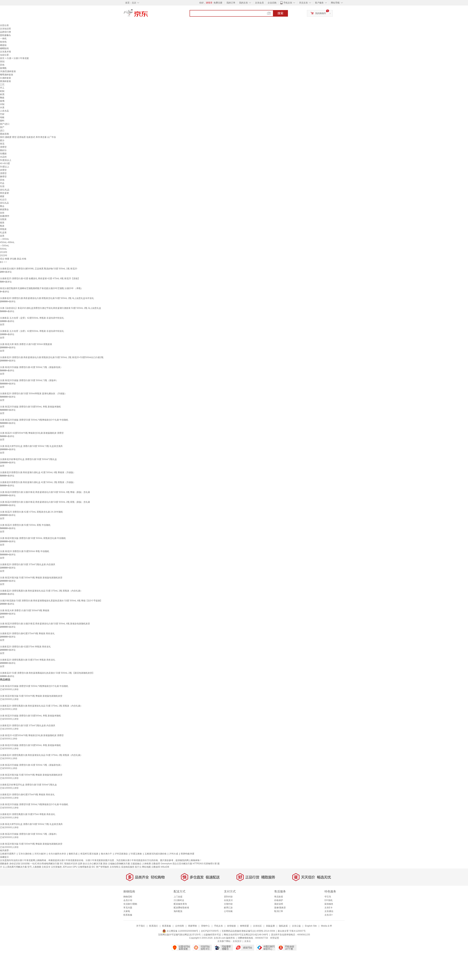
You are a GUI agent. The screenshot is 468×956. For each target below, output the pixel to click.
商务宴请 (4, 193)
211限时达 (179, 900)
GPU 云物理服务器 (82, 867)
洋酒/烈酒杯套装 (8, 71)
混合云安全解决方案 (182, 863)
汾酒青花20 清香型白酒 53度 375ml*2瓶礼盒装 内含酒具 (27, 564)
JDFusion (67, 867)
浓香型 (3, 170)
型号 (29, 867)
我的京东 (243, 2)
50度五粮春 (136, 853)
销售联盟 (244, 926)
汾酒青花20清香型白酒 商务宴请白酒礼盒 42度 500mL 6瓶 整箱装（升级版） (37, 472)
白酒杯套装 (5, 78)
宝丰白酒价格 (25, 853)
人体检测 (146, 863)
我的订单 (231, 2)
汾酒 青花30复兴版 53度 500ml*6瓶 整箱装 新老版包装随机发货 (31, 577)
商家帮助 (192, 926)
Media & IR (326, 926)
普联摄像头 (5, 35)
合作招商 (179, 926)
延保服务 (328, 904)
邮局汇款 (228, 907)
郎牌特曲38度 (187, 853)
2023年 (3, 255)
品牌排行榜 (5, 32)
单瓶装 (3, 229)
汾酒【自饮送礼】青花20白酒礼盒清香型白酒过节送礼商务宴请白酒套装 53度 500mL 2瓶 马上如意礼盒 (50, 308)
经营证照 (274, 938)
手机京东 (287, 2)
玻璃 (2, 101)
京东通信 (328, 911)
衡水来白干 (106, 853)
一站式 (33, 863)
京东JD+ (328, 915)
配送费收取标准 (181, 907)
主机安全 (46, 867)
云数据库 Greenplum (161, 863)
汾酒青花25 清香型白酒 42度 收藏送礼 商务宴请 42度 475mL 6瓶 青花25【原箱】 (40, 278)
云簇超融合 (136, 863)
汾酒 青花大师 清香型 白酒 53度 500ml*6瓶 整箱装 (24, 610)
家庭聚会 (4, 209)
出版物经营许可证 (212, 934)
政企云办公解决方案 (93, 863)
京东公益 (296, 926)
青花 (2, 143)
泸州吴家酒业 (121, 853)
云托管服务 (56, 867)
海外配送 (178, 911)
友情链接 (231, 926)
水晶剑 (3, 157)
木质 (2, 107)
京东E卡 (328, 907)
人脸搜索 (36, 867)
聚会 (2, 206)
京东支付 (237, 941)
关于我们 (140, 926)
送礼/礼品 (4, 189)
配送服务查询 (180, 904)
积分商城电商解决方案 (48, 863)
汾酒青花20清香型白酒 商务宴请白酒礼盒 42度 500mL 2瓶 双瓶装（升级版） (37, 482)
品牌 (80, 863)
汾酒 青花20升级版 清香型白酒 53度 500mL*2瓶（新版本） (29, 380)
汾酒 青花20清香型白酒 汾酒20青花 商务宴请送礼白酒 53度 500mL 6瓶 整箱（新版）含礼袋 (45, 492)
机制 (2, 91)
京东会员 (259, 2)
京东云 (247, 941)
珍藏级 (3, 153)
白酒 (9, 58)
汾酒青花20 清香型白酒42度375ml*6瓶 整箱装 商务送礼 (27, 633)
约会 (2, 183)
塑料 (2, 120)
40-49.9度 (5, 163)
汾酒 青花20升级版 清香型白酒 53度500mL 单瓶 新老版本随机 (30, 406)
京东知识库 (5, 28)
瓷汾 (2, 140)
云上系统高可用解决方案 (15, 867)
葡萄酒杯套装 (6, 74)
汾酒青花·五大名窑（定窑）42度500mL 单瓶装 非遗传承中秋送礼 (32, 318)
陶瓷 (2, 97)
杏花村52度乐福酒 (89, 853)
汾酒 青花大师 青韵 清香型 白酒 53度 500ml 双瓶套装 (26, 344)
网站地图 (146, 867)
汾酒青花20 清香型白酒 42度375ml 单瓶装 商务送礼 (25, 646)
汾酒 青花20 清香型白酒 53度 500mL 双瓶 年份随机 (25, 525)
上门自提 (178, 896)
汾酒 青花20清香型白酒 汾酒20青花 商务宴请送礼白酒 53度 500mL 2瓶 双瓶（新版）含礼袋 (45, 502)
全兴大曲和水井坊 (57, 853)
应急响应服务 (127, 867)
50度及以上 (5, 160)
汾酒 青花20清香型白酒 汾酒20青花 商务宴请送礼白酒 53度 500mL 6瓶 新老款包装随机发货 (45, 623)
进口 (2, 130)
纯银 (2, 117)
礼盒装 (3, 232)
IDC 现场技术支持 (68, 863)
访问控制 (25, 863)
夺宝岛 (327, 896)
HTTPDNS (198, 863)
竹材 (2, 114)
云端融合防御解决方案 (119, 863)
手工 (2, 88)
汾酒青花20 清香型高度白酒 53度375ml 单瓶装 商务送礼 (27, 660)
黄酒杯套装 (5, 81)
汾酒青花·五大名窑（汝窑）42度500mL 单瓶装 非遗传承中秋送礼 (32, 331)
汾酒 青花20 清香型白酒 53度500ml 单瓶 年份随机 (24, 551)
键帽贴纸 (4, 48)
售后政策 (278, 896)
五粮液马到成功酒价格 (156, 853)
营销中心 (205, 926)
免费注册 (218, 2)
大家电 (126, 911)
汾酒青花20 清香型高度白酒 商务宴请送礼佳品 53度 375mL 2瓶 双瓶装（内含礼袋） (41, 590)
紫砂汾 (3, 150)
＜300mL (4, 239)
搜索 (280, 13)
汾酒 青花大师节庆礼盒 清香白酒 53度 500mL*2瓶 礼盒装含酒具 (31, 446)
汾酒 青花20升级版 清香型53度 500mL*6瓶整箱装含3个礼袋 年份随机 (34, 420)
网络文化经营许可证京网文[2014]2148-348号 (246, 934)
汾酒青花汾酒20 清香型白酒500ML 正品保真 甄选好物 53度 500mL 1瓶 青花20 (38, 268)
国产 (2, 127)
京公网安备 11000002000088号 (182, 931)
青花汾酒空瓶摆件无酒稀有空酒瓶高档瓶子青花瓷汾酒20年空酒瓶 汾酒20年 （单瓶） (41, 288)
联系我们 (153, 926)
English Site (311, 926)
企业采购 (272, 2)
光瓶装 (3, 219)
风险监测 (270, 926)
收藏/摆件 (4, 216)
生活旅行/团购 (130, 904)
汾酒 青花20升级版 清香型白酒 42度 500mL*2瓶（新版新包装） (31, 367)
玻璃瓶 (3, 68)
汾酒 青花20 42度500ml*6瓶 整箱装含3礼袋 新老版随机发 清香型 (32, 433)
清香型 (3, 147)
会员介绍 (127, 900)
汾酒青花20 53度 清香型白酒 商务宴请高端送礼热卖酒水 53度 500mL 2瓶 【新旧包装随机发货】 (47, 673)
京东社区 (257, 926)
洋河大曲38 (40, 853)
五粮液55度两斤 (8, 853)
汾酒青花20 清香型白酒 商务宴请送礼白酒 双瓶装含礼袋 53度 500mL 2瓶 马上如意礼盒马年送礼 (47, 298)
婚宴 (2, 196)
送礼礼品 (4, 203)
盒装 (2, 235)
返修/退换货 (280, 907)
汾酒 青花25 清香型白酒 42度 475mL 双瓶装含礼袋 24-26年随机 (31, 512)
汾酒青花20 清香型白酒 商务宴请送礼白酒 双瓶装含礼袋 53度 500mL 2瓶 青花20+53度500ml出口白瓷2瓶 (51, 357)
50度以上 (4, 166)
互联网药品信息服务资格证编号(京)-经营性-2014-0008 (248, 931)
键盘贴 (3, 45)
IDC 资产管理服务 (100, 867)
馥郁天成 (73, 853)
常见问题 (127, 907)
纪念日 (3, 199)
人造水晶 (4, 111)
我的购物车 (320, 13)
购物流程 (127, 896)
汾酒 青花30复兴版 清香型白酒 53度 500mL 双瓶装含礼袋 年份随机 (33, 538)
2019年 (3, 252)
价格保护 (278, 900)
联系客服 (127, 915)
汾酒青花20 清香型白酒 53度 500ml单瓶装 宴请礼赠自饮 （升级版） (33, 393)
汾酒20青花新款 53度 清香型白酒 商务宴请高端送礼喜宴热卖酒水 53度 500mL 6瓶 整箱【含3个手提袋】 (51, 600)
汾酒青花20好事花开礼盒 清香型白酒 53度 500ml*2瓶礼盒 (28, 459)
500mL (3, 249)
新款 (105, 863)
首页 (2, 58)
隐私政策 (283, 926)
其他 (2, 65)
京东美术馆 (5, 51)
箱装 (2, 222)
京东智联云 (115, 867)
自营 (2, 324)
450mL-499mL (7, 242)
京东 (148, 14)
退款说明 (278, 904)
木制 (2, 104)
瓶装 (2, 226)
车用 (2, 186)
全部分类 (4, 25)
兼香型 (3, 176)
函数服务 (4, 863)
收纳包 (3, 42)
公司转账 (228, 911)
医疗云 (138, 867)
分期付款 (228, 904)
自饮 (2, 212)
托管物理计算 (210, 863)
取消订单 (278, 911)
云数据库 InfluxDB (160, 867)
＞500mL (4, 245)
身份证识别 (14, 863)
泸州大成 (173, 853)
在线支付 (228, 900)
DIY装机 (328, 900)
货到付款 (228, 896)
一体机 (3, 38)
